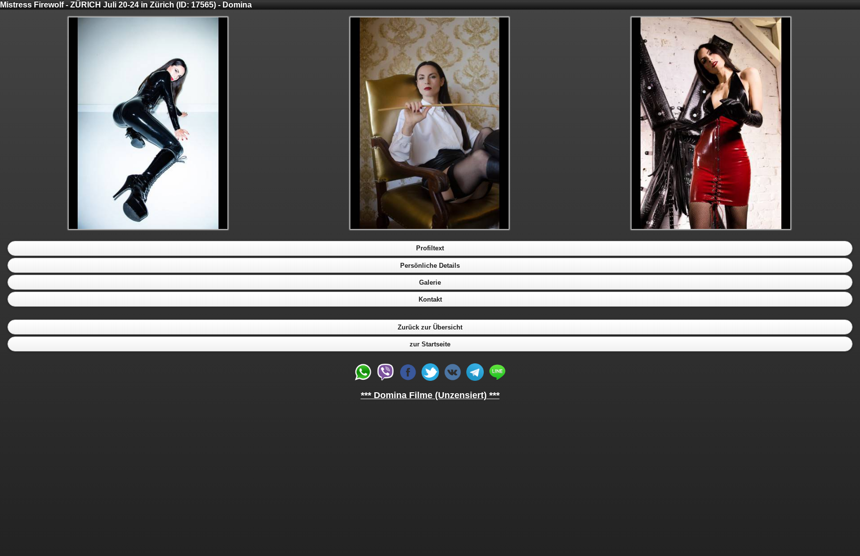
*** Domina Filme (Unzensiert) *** (430, 395)
